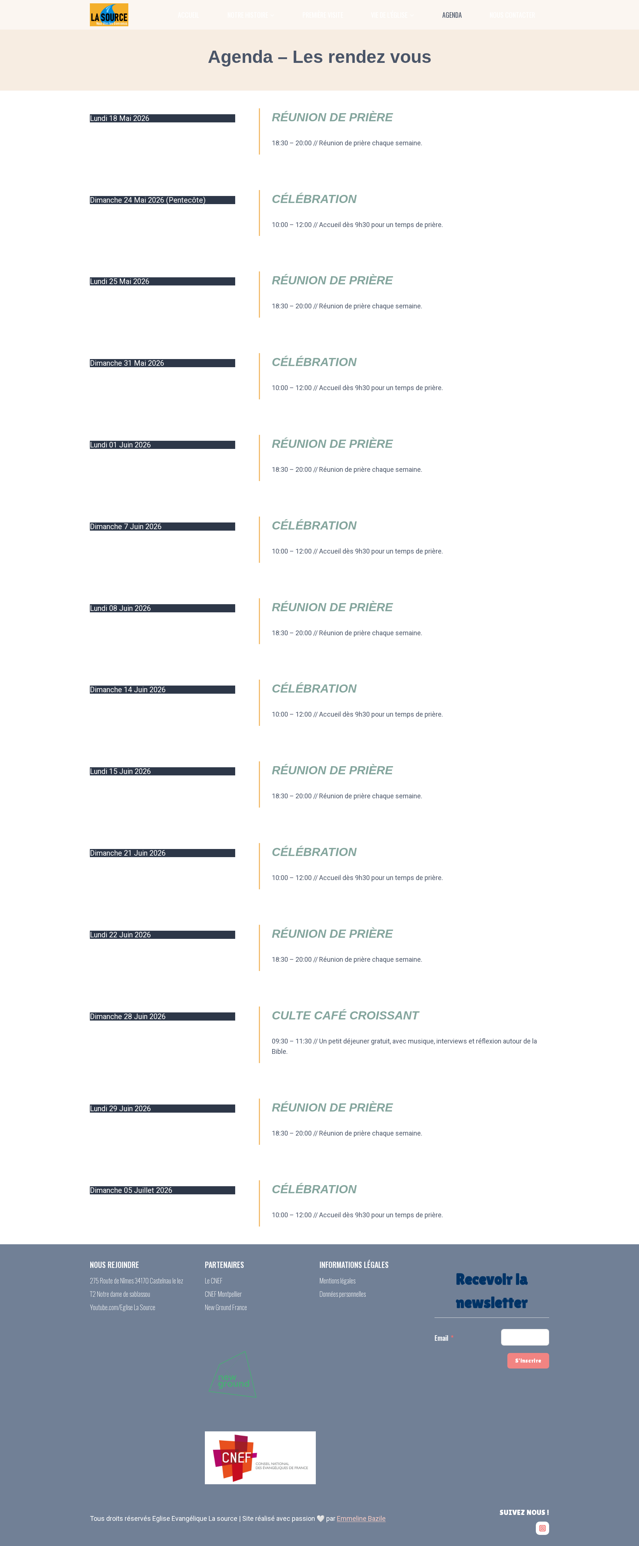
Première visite (322, 15)
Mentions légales (337, 1280)
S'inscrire (528, 1360)
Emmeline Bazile (361, 1518)
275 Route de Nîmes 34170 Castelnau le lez (136, 1280)
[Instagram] (542, 1528)
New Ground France (226, 1307)
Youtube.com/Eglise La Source (122, 1307)
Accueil (188, 15)
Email (441, 1338)
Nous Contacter (512, 15)
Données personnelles (343, 1294)
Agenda (452, 15)
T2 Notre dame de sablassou (120, 1294)
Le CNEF (214, 1280)
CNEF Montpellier (223, 1294)
